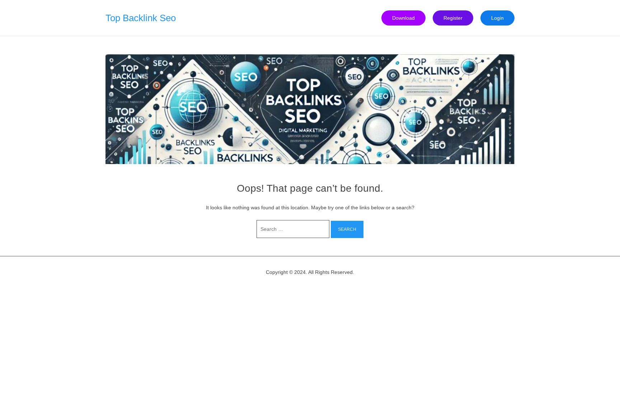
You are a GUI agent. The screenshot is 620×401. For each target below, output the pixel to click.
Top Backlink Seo (140, 18)
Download (403, 18)
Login (497, 18)
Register (452, 18)
